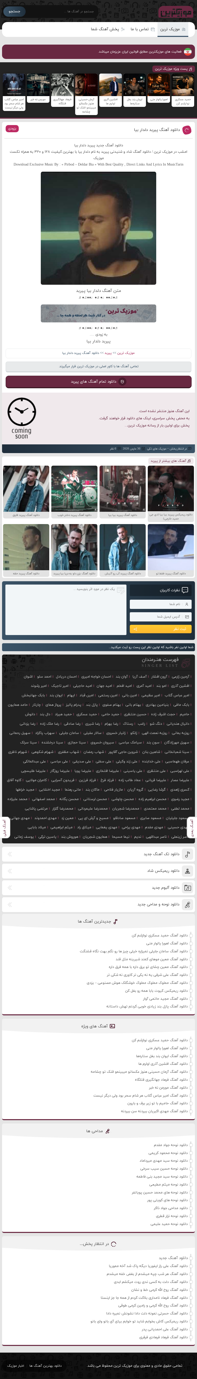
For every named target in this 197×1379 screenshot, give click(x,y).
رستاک (128, 723)
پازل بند (92, 704)
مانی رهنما (73, 789)
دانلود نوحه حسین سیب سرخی (164, 1168)
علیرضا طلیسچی (33, 771)
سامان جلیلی (69, 733)
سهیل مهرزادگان (176, 742)
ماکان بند (92, 789)
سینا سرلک (28, 742)
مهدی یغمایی (106, 827)
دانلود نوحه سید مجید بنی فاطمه (162, 1176)
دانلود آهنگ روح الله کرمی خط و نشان (159, 1290)
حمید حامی (110, 714)
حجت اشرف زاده (163, 714)
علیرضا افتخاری (107, 771)
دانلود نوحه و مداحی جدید (158, 904)
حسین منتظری (135, 714)
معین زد (67, 818)
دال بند (45, 714)
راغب (141, 723)
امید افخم (124, 685)
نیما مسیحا (121, 836)
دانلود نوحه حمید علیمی (169, 1224)
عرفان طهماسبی (177, 761)
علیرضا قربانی (155, 780)
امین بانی (129, 695)
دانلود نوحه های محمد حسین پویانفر (160, 1192)
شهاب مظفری (68, 752)
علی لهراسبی (179, 771)
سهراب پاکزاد (45, 733)
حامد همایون (18, 704)
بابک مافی (181, 704)
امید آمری (144, 685)
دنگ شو (156, 723)
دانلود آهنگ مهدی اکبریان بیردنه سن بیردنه (154, 1111)
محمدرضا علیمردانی (93, 808)
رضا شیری (92, 723)
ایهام (71, 695)
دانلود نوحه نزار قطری (172, 1216)
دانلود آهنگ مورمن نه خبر (168, 1087)
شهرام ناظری (17, 752)
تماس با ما (140, 29)
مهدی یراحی (131, 827)
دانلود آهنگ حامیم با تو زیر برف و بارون (157, 1103)
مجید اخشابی (49, 789)
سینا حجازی (77, 742)
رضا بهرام (111, 723)
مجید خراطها (25, 789)
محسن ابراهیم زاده (152, 799)
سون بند (153, 742)
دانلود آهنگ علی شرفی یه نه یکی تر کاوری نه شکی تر (147, 975)
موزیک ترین (170, 29)
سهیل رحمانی (20, 733)
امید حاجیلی (82, 685)
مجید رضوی (180, 799)
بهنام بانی (133, 704)
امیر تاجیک (59, 685)
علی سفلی (103, 761)
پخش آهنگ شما (105, 29)
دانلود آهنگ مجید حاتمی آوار (165, 998)
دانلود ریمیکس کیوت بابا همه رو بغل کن (156, 990)
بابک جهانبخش (33, 695)
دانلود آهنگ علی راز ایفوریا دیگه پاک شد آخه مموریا (148, 1266)
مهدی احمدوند (45, 818)
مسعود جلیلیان (177, 818)
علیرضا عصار (180, 780)
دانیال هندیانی (178, 723)
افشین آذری (180, 685)
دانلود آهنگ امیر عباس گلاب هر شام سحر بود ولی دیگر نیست (140, 1095)
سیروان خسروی (102, 742)
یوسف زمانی (24, 836)
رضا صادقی (72, 723)
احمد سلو (44, 676)
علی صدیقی (82, 761)
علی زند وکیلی (126, 761)
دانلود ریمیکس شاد (163, 871)
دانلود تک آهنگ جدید (161, 854)
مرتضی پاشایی (36, 808)
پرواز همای (53, 704)
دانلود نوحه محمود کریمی (168, 1153)
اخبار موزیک (15, 1366)
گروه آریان (135, 789)
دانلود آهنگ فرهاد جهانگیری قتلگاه (161, 1079)
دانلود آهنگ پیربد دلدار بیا (157, 130)
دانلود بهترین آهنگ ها (45, 1366)
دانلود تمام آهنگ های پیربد (93, 381)
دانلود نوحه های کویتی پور (167, 1200)
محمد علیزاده (17, 799)
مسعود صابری (150, 818)
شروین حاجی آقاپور (123, 752)
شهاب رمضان (94, 752)
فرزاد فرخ (107, 780)
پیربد (108, 353)
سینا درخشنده (52, 742)
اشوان (28, 676)
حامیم (184, 714)
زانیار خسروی (116, 733)
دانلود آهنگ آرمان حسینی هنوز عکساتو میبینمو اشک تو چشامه (139, 1071)
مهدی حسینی (178, 827)
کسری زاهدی (179, 789)
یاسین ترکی (47, 836)
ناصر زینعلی (180, 836)
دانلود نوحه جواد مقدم (171, 1145)
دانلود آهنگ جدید (173, 1258)
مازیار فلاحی (113, 789)
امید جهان (104, 685)
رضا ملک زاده (49, 723)
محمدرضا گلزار (62, 808)
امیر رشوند (39, 685)
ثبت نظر (180, 629)
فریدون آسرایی (62, 780)
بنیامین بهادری (157, 704)
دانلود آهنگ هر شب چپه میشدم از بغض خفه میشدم (147, 1274)
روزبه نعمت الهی (154, 733)
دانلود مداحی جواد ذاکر (171, 1208)
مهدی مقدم (154, 827)
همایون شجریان (95, 836)
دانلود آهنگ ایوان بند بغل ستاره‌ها (162, 1056)
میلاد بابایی (37, 827)
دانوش (30, 714)
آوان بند (122, 676)
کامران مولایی (36, 780)
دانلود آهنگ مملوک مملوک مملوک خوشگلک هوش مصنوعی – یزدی (137, 982)
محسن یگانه (69, 799)
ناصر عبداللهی (156, 836)
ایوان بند (56, 695)
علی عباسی (59, 761)
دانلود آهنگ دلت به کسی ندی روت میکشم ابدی (151, 1282)
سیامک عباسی (130, 742)
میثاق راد (84, 827)
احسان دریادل (66, 676)
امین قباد (87, 695)
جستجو (14, 11)
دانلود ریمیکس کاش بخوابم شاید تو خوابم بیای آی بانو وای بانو (139, 1321)
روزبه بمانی (180, 733)
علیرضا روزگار (60, 771)
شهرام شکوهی (42, 752)
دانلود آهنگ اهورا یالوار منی (167, 943)
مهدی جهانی (20, 818)
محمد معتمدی (155, 808)
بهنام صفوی (111, 704)
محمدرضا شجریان (125, 808)
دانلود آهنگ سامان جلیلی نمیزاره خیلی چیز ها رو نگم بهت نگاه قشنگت (134, 951)
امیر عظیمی (151, 695)
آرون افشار (159, 676)
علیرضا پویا (82, 771)
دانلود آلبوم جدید (165, 888)
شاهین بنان (151, 752)
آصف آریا (139, 676)
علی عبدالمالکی (34, 761)
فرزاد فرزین (87, 780)
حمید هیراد (63, 714)
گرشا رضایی (157, 789)
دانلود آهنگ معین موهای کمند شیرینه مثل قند (152, 959)
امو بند (161, 685)
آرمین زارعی (180, 676)
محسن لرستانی (95, 799)
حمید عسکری (86, 714)
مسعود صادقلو (124, 818)
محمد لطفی (180, 808)
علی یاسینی (133, 771)
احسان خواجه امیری (96, 676)
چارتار (36, 704)
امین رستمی (107, 695)
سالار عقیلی (93, 733)
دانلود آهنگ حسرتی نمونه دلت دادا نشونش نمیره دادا (147, 1313)
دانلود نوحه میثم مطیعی (168, 1184)
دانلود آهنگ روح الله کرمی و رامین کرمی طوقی (153, 1305)
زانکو (133, 733)
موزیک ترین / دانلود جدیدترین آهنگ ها (174, 11)
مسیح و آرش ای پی (93, 818)
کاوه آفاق (14, 780)
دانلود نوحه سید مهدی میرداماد (164, 1160)
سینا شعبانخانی (177, 752)
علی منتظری (156, 771)
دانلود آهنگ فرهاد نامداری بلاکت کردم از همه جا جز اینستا (144, 1297)
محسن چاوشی (123, 799)
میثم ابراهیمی (62, 827)
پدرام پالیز (73, 704)
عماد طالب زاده (130, 780)
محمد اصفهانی (43, 799)
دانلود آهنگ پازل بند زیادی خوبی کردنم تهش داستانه (147, 1006)
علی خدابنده (151, 761)
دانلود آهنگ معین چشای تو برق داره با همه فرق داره (148, 967)
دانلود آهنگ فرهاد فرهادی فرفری (163, 1337)
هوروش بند (69, 836)
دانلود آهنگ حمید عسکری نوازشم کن (160, 935)
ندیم (137, 836)
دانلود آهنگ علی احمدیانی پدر (165, 1329)
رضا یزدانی (27, 723)
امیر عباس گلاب (177, 695)
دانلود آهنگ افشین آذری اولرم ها (163, 1063)
